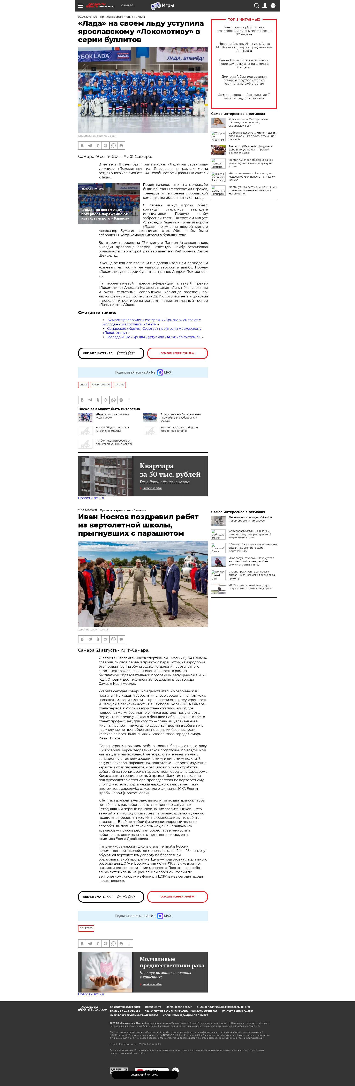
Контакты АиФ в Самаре (237, 1011)
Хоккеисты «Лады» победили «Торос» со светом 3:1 (179, 429)
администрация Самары (93, 629)
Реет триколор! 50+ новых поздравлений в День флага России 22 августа (244, 31)
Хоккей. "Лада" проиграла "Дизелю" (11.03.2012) (112, 429)
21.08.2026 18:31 (87, 510)
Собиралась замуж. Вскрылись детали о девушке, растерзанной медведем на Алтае (250, 534)
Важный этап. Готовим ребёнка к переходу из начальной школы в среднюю (244, 64)
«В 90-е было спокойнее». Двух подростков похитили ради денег (250, 587)
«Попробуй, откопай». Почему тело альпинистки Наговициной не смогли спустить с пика (251, 561)
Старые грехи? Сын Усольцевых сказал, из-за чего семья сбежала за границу (252, 575)
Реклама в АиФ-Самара (125, 1011)
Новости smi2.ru (91, 498)
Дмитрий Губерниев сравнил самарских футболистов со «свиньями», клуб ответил (244, 80)
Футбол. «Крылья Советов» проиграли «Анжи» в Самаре (114, 442)
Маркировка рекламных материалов (134, 1015)
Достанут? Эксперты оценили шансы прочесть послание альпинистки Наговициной (253, 190)
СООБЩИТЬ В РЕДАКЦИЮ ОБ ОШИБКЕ (185, 1015)
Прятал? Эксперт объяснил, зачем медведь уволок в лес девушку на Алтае (251, 163)
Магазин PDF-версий (179, 1007)
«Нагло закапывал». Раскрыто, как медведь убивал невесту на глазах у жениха (252, 177)
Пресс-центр (153, 1007)
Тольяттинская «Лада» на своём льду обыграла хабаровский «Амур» (181, 417)
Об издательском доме (125, 1007)
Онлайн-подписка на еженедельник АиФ (223, 1007)
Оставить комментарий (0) (178, 353)
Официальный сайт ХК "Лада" (96, 135)
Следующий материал (145, 1074)
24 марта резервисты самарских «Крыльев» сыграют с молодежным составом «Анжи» (152, 322)
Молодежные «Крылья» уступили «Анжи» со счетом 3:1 (153, 337)
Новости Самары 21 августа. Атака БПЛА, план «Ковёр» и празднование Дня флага (244, 47)
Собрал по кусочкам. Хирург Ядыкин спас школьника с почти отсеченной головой (253, 136)
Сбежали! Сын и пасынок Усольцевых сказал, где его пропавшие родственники (253, 548)
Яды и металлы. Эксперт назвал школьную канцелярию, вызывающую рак (249, 122)
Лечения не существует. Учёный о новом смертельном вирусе (250, 519)
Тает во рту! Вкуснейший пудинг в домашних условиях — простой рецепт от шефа (251, 149)
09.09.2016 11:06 (87, 16)
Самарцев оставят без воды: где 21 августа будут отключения (244, 96)
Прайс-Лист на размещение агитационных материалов (181, 1011)
